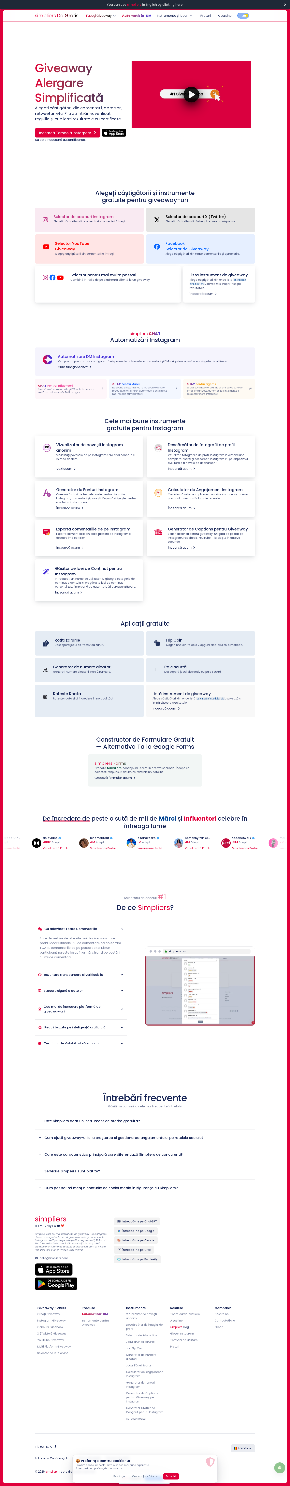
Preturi (205, 15)
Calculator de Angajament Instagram (144, 1374)
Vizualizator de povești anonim (141, 1316)
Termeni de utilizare (184, 1340)
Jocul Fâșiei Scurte (139, 1366)
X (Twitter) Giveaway (51, 1334)
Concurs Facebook (50, 1327)
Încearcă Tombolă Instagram (65, 132)
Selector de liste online (52, 1353)
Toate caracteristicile (185, 1314)
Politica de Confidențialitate (54, 1459)
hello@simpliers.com (54, 1258)
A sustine (225, 15)
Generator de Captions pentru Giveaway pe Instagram (142, 1398)
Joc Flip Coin (134, 1349)
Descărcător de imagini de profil (144, 1327)
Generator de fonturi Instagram (140, 1385)
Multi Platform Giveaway (54, 1347)
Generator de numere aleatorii (141, 1357)
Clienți (219, 1327)
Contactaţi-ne (225, 1321)
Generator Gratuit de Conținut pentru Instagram (144, 1410)
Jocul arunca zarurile (140, 1342)
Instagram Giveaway (51, 1321)
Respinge (119, 1476)
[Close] (285, 5)
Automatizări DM (136, 15)
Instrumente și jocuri (172, 15)
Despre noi (222, 1314)
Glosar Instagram (182, 1334)
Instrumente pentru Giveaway (95, 1323)
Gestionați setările (143, 1476)
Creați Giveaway (48, 1314)
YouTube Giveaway (50, 1340)
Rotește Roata (136, 1419)
